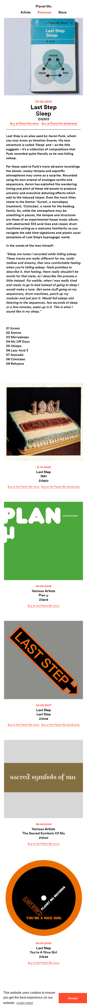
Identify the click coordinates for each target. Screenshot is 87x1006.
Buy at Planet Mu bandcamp (59, 123)
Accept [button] (73, 998)
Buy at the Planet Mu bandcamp (60, 486)
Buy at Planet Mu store (24, 123)
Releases (44, 12)
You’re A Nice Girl (43, 952)
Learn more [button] (25, 1003)
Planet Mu (44, 6)
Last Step (44, 107)
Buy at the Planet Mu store (23, 486)
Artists (25, 12)
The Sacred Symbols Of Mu (43, 833)
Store (62, 12)
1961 (43, 476)
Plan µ (43, 595)
